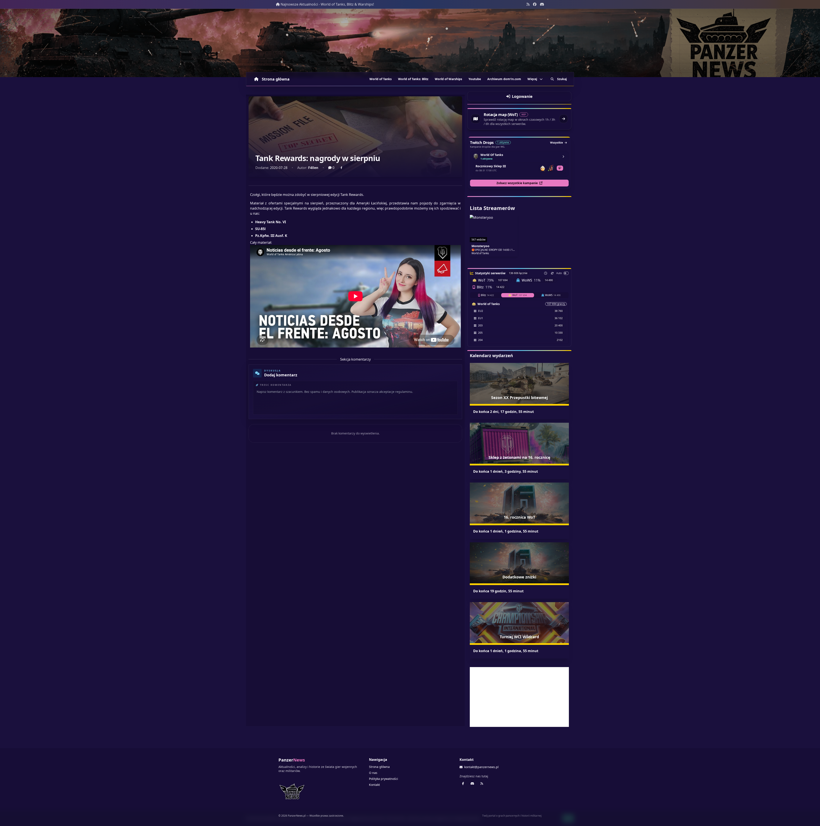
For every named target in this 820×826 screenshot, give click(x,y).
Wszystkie (556, 142)
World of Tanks (380, 79)
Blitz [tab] (487, 295)
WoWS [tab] (553, 295)
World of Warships (448, 79)
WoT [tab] (519, 295)
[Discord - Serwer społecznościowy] (542, 4)
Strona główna (276, 79)
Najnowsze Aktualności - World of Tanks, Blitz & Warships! (327, 4)
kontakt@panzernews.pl (481, 767)
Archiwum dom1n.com (504, 79)
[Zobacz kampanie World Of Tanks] (563, 156)
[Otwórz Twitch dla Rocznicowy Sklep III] (560, 168)
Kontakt (374, 785)
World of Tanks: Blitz (413, 79)
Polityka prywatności (383, 779)
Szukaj (562, 79)
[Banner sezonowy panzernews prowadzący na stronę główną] (410, 43)
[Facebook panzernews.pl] (534, 4)
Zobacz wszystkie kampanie (517, 183)
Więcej (532, 79)
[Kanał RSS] (528, 4)
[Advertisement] (519, 697)
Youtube (475, 79)
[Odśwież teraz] (552, 273)
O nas (373, 773)
